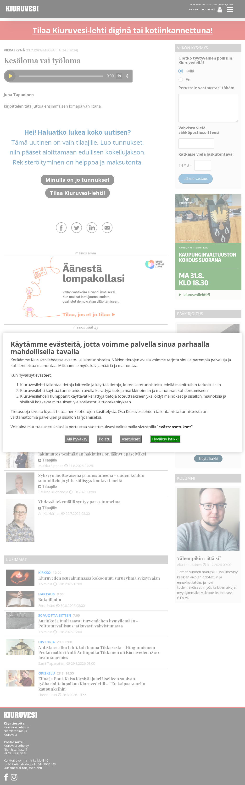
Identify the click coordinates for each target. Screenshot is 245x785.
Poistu (104, 439)
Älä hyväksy (77, 439)
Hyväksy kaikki (165, 439)
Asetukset (131, 439)
